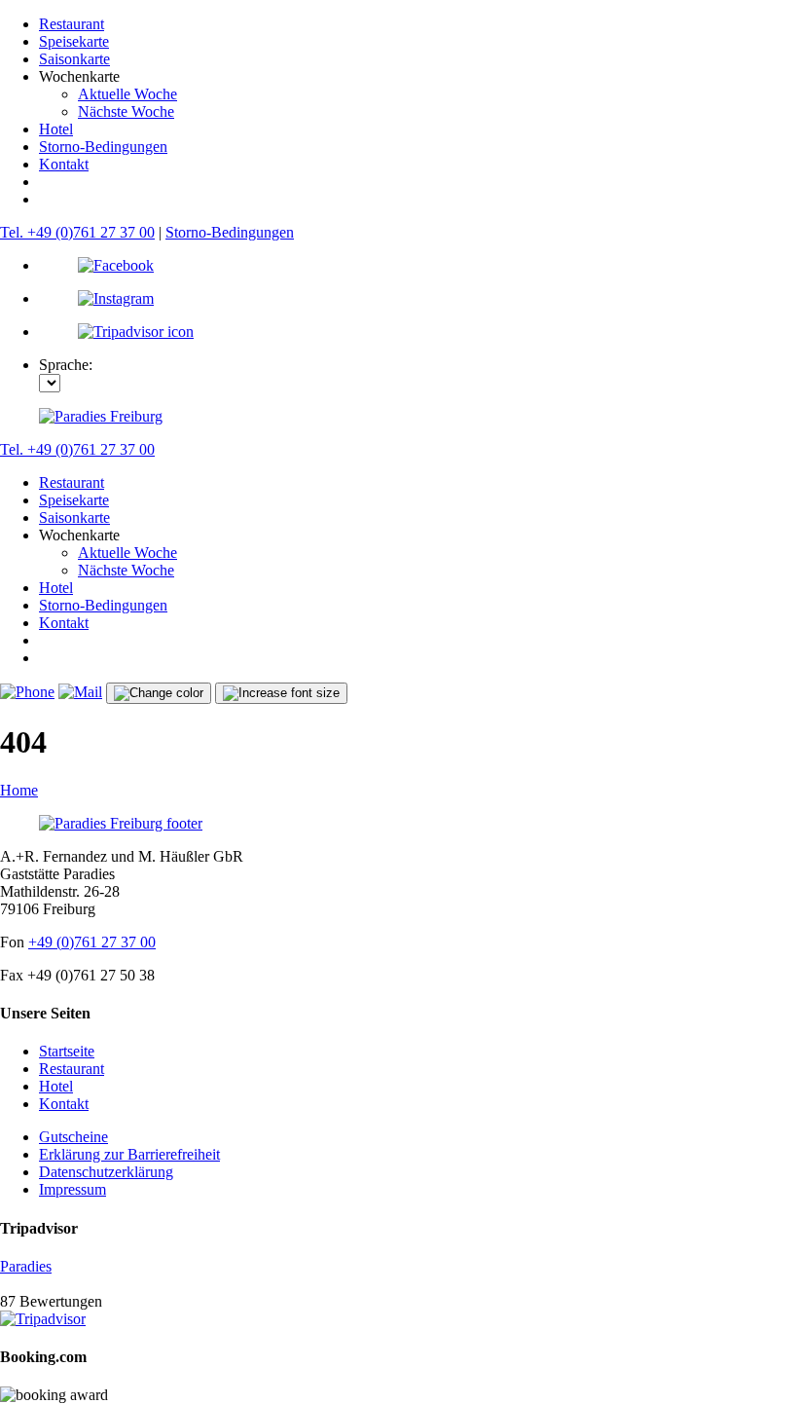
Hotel (56, 129)
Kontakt (64, 164)
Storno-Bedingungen (103, 146)
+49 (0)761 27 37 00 (92, 942)
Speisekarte (74, 41)
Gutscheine (73, 1136)
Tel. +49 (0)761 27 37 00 (77, 232)
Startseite (66, 1051)
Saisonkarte (74, 59)
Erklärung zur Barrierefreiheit (129, 1154)
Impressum (72, 1189)
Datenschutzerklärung (106, 1172)
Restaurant (71, 24)
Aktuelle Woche (127, 94)
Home (19, 790)
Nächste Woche (126, 111)
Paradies (26, 1266)
